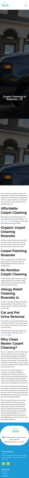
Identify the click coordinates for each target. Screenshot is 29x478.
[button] (25, 5)
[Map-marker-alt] (8, 463)
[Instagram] (3, 463)
